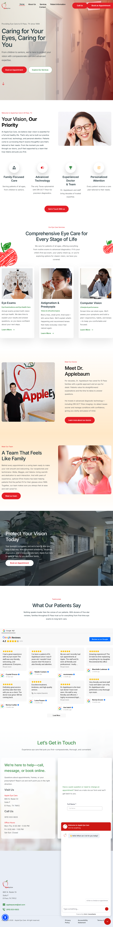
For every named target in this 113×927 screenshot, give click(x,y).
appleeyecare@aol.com (15, 905)
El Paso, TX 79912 (12, 806)
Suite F (7, 802)
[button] (5, 917)
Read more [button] (7, 667)
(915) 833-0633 (11, 817)
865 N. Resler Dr (11, 799)
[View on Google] (2, 675)
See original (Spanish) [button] (41, 693)
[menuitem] (22, 4)
